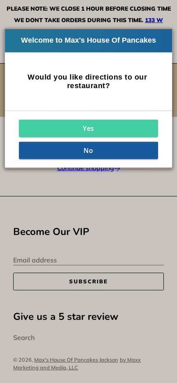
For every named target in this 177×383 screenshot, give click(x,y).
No (88, 150)
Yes (88, 128)
